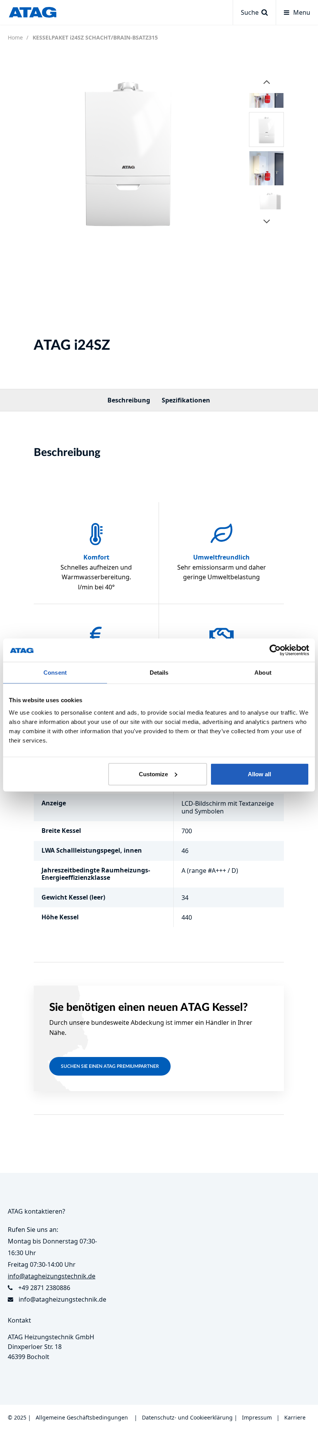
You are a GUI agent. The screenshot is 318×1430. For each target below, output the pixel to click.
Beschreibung (128, 400)
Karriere (295, 1417)
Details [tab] (159, 672)
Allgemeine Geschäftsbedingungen (82, 1417)
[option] (127, 151)
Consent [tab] (55, 672)
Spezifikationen (186, 400)
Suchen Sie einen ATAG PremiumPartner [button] (110, 1066)
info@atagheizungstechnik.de (62, 1299)
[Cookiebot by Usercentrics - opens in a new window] (275, 650)
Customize (153, 773)
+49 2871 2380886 (44, 1287)
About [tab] (262, 672)
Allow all (259, 773)
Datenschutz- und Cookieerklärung (187, 1417)
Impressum (257, 1417)
